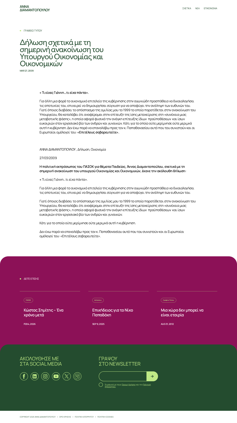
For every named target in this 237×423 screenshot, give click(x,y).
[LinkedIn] (34, 376)
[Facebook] (24, 376)
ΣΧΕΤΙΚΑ (186, 8)
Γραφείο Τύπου (168, 300)
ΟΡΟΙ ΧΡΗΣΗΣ (65, 417)
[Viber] (77, 376)
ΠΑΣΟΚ (28, 300)
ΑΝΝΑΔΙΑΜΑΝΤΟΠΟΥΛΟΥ (35, 8)
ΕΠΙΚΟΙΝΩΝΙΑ (210, 8)
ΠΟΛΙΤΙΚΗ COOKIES (105, 417)
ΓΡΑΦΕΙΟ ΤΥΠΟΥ (33, 30)
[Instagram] (45, 376)
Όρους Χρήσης (129, 384)
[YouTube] (56, 376)
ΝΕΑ (197, 8)
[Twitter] (67, 376)
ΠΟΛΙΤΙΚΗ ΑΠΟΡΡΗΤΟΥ (84, 417)
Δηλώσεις (97, 300)
